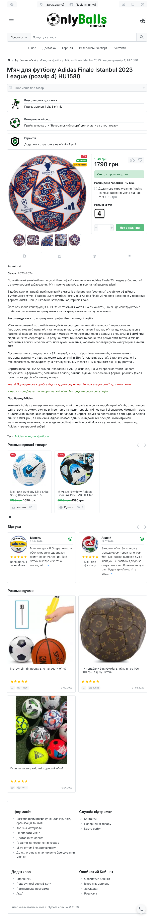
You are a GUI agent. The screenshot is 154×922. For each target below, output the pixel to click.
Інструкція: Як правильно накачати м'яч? (38, 668)
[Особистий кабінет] (142, 4)
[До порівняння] (132, 160)
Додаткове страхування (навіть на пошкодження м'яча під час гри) (120, 193)
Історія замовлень (96, 883)
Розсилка (90, 893)
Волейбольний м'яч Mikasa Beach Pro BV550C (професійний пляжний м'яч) (18, 563)
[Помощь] (133, 4)
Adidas (19, 436)
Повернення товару (97, 823)
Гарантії (67, 48)
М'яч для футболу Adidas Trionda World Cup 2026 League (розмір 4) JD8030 (90, 563)
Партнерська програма (32, 888)
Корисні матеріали (29, 828)
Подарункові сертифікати (33, 883)
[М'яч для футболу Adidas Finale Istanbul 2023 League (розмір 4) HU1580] (47, 194)
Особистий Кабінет (97, 878)
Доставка (49, 48)
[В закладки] (140, 160)
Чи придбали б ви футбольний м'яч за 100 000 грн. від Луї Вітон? (110, 670)
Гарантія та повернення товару (37, 842)
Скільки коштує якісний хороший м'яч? (36, 768)
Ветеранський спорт (93, 48)
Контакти (120, 48)
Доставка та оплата (30, 837)
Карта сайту (92, 828)
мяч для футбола (37, 436)
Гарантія (30, 138)
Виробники (23, 878)
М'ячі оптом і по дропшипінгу (36, 847)
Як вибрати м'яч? (28, 832)
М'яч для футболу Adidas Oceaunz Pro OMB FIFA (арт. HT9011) (76, 493)
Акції (19, 893)
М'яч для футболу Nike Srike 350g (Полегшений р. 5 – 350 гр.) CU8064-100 (29, 493)
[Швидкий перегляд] (30, 507)
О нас (32, 48)
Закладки (90, 888)
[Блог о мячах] (123, 4)
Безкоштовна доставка (40, 100)
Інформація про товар (29, 88)
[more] (35, 507)
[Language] (12, 4)
